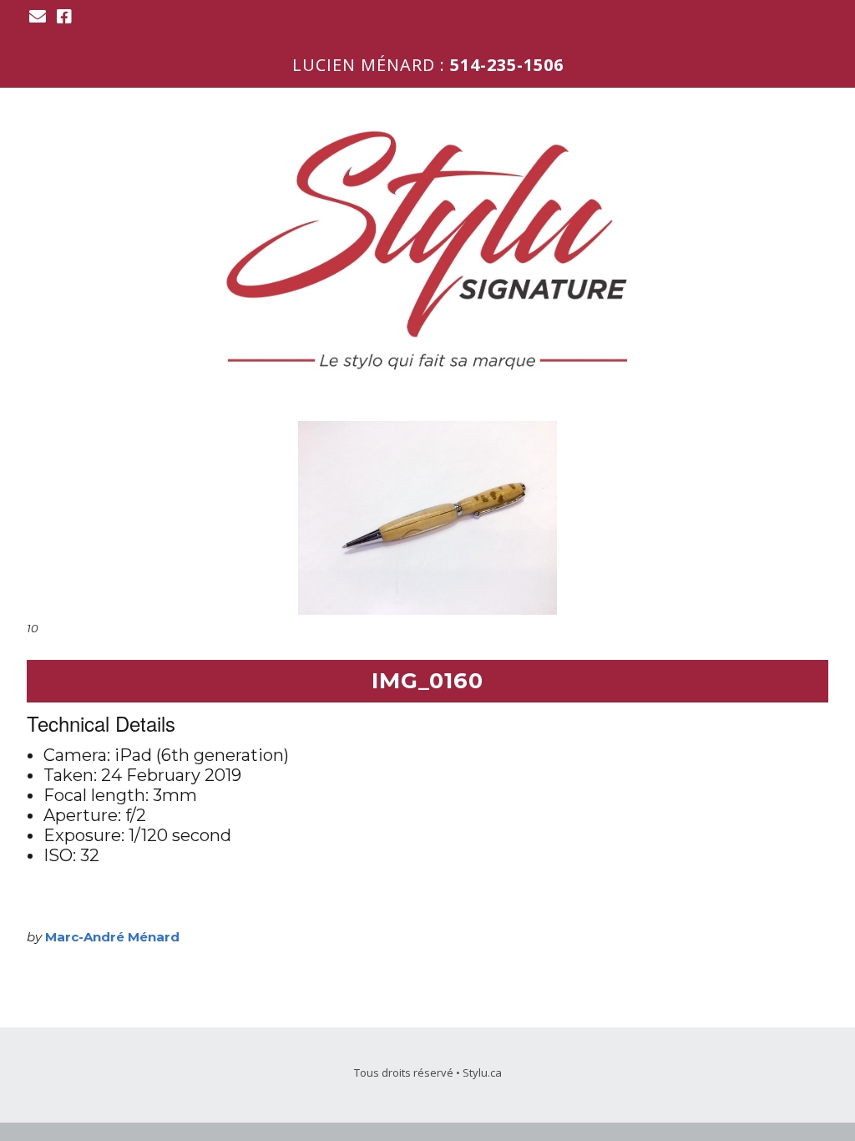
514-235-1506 (507, 64)
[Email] (39, 16)
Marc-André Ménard (112, 937)
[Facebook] (64, 16)
